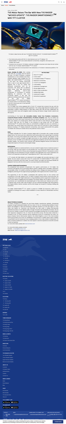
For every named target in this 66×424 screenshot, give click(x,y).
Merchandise (6, 392)
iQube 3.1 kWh (8, 283)
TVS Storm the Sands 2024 (9, 340)
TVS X (4, 291)
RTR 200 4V (7, 256)
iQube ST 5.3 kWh (8, 289)
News (4, 381)
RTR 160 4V (7, 260)
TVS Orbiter (5, 293)
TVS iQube (5, 278)
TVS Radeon (5, 269)
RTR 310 (6, 252)
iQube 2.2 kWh (8, 280)
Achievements (6, 371)
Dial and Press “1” (55, 415)
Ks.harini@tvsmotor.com (19, 229)
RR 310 (6, 254)
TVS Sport (5, 271)
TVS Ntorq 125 (8, 303)
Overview (5, 345)
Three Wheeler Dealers (8, 357)
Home (2, 5)
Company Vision (6, 369)
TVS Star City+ (6, 273)
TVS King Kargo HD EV (7, 328)
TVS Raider (5, 267)
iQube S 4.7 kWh (8, 287)
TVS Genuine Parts (7, 394)
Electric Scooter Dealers (8, 361)
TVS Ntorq (5, 299)
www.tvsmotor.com (30, 224)
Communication (6, 350)
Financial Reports (6, 348)
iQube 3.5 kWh (8, 285)
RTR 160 (6, 262)
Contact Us (5, 375)
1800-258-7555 (8, 415)
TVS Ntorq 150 (8, 301)
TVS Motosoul (6, 338)
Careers (4, 373)
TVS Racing (5, 336)
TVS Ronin (5, 264)
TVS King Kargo (6, 326)
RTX (5, 249)
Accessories (5, 390)
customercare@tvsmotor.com (21, 414)
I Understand (58, 421)
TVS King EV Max (6, 324)
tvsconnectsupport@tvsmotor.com (38, 414)
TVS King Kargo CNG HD (8, 331)
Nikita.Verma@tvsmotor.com (22, 230)
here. (43, 422)
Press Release (12, 5)
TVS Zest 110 (5, 309)
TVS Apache (5, 247)
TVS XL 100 (5, 315)
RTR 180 (6, 258)
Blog (4, 385)
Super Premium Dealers (8, 359)
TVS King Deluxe (6, 320)
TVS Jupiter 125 (6, 307)
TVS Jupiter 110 (6, 305)
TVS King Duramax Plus (8, 322)
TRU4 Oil (4, 397)
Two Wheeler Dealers (7, 355)
